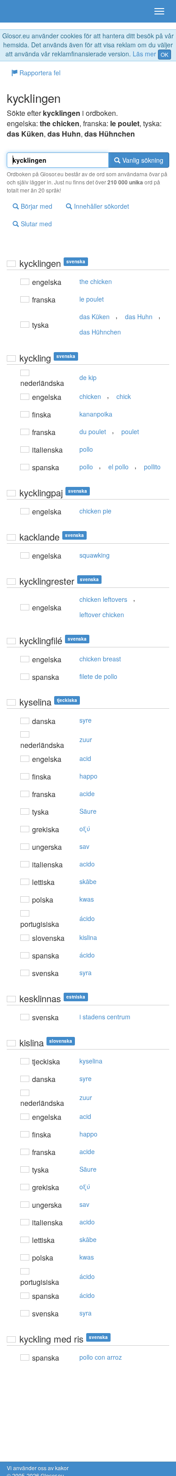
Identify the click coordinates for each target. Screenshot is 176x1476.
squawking (94, 554)
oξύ (84, 828)
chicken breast (100, 658)
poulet (130, 431)
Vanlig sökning (141, 160)
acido (87, 863)
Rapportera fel (39, 72)
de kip (88, 377)
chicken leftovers (103, 599)
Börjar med (35, 206)
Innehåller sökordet (100, 206)
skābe (88, 881)
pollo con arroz (100, 1356)
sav (84, 846)
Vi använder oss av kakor (38, 1467)
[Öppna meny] (159, 11)
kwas (86, 898)
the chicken (95, 281)
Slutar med (35, 223)
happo (88, 775)
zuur (85, 739)
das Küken (94, 316)
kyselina (90, 1060)
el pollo (118, 466)
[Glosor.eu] (22, 11)
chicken (90, 396)
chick (123, 396)
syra (85, 972)
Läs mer (144, 53)
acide (87, 793)
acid (85, 758)
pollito (152, 466)
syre (85, 719)
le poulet (91, 298)
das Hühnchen (100, 331)
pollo (86, 449)
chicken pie (95, 510)
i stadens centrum (104, 1016)
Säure (88, 811)
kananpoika (95, 413)
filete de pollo (98, 676)
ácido (87, 918)
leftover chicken (101, 614)
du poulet (92, 431)
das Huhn (139, 316)
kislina (88, 937)
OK (164, 54)
